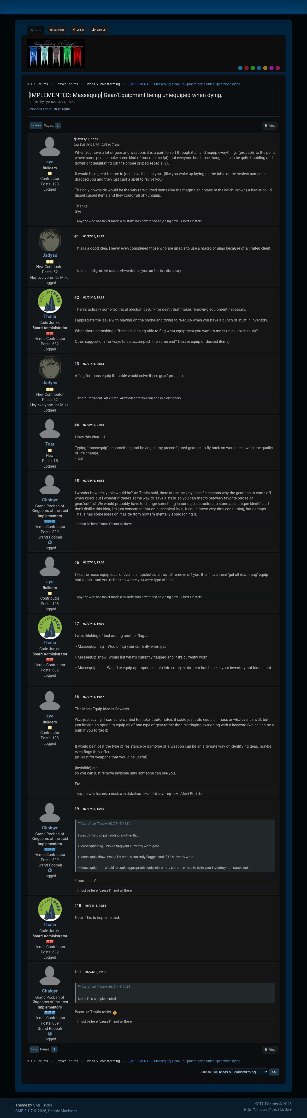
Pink (278, 68)
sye (49, 162)
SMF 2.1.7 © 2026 (30, 1111)
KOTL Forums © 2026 (273, 1104)
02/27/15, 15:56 (93, 809)
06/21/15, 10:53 (95, 905)
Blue (259, 68)
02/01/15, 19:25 (93, 297)
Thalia (49, 316)
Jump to (205, 1072)
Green (253, 68)
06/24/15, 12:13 (95, 972)
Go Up (34, 1049)
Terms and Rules (265, 1110)
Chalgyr (50, 500)
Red (246, 68)
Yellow (265, 68)
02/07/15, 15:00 (93, 562)
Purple (271, 68)
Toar (49, 444)
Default (240, 68)
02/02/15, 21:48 (93, 425)
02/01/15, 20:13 (93, 364)
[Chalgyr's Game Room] (50, 542)
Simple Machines (62, 1111)
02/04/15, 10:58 (93, 480)
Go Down (36, 125)
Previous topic (40, 109)
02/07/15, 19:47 (93, 697)
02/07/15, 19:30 (93, 623)
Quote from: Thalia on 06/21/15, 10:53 (106, 986)
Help (247, 1110)
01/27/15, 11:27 (93, 236)
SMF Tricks (42, 1105)
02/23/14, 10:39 (87, 139)
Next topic (61, 109)
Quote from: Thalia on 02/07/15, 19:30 (106, 823)
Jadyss (49, 255)
